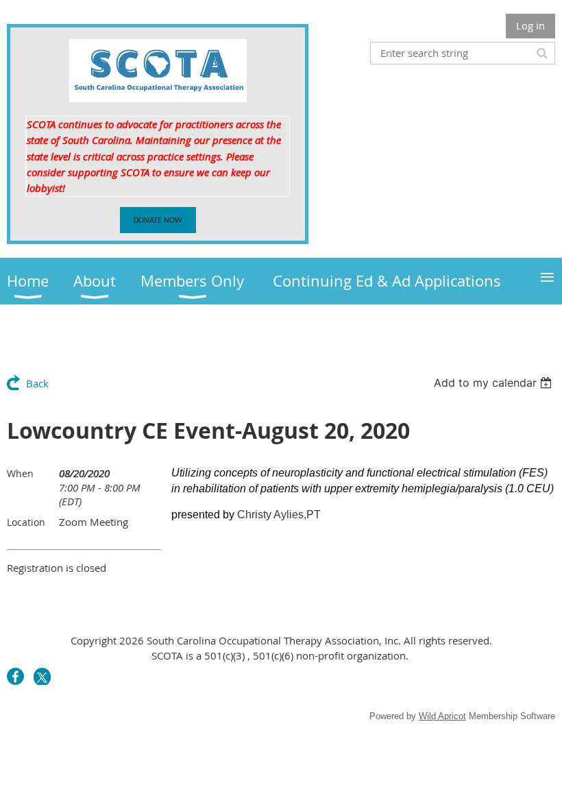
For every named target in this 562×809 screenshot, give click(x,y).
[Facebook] (15, 676)
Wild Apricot (442, 716)
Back (37, 383)
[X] (42, 676)
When (20, 473)
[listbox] (494, 382)
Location (26, 522)
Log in (530, 25)
